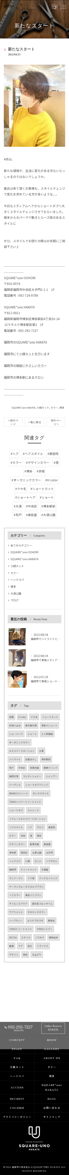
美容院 (51, 827)
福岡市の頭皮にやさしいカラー (25, 365)
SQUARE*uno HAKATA (23, 407)
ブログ (15, 600)
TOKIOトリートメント (20, 928)
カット (37, 861)
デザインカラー (17, 844)
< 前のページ (13, 422)
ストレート (33, 810)
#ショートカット (42, 488)
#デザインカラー (37, 462)
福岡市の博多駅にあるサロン (24, 377)
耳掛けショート (49, 725)
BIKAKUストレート (18, 793)
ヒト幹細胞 (47, 733)
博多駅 (12, 852)
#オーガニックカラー (26, 480)
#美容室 (31, 514)
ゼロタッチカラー (37, 912)
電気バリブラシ (33, 895)
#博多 (28, 471)
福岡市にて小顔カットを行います (27, 353)
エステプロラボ (35, 920)
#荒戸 (18, 514)
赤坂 (23, 835)
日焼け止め (15, 725)
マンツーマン (16, 878)
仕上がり (36, 954)
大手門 (49, 852)
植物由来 (53, 937)
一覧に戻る (34, 422)
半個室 (44, 869)
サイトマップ (52, 1117)
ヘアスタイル (16, 827)
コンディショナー (32, 776)
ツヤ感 (31, 878)
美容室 (47, 844)
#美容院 (52, 453)
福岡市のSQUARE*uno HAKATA (25, 342)
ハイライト (15, 759)
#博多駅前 (48, 506)
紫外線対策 (31, 725)
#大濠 (18, 506)
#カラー (16, 462)
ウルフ (40, 827)
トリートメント (29, 869)
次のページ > (56, 422)
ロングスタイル (41, 793)
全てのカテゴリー (21, 545)
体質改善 (34, 767)
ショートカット (50, 717)
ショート (32, 733)
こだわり (39, 937)
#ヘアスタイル (33, 453)
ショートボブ (16, 810)
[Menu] (63, 7)
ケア (20, 945)
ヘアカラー (15, 895)
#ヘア (15, 453)
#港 (55, 462)
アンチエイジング (48, 878)
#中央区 (31, 506)
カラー (54, 407)
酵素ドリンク (51, 767)
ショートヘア (16, 733)
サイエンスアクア (18, 903)
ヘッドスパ (17, 580)
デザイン (13, 954)
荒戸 (11, 767)
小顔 (27, 861)
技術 (25, 954)
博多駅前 (46, 759)
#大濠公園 (48, 514)
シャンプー (51, 776)
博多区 (24, 852)
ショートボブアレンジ (36, 784)
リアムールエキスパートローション (27, 818)
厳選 (11, 945)
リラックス (42, 945)
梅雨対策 (13, 776)
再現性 (51, 920)
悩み (30, 945)
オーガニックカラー (19, 742)
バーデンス (15, 784)
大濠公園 (16, 593)
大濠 (41, 750)
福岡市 (12, 869)
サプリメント (16, 912)
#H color (51, 480)
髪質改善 (34, 844)
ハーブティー (16, 920)
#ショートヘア (25, 497)
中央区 (21, 767)
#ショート (47, 497)
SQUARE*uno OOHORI (25, 552)
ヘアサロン (52, 861)
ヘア (30, 827)
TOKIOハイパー (45, 928)
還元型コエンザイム (42, 903)
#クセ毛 (20, 488)
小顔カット (43, 407)
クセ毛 (34, 717)
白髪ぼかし (31, 759)
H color (22, 717)
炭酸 (11, 717)
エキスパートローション (21, 750)
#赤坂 (41, 471)
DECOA (13, 937)
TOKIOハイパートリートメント (25, 801)
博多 (61, 407)
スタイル (25, 937)
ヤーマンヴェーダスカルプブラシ (26, 886)
